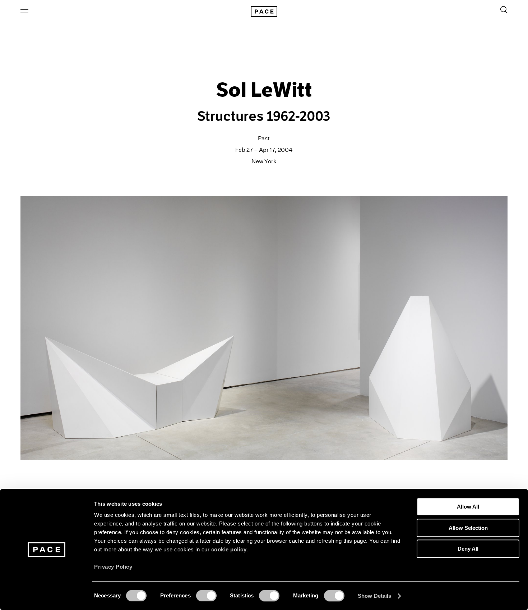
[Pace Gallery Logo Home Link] (264, 11)
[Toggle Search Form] (504, 9)
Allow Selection (468, 528)
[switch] (206, 595)
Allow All (468, 507)
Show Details (374, 596)
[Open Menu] (24, 11)
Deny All (468, 549)
